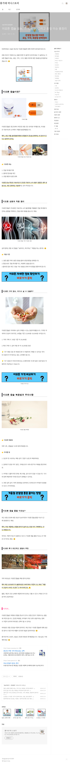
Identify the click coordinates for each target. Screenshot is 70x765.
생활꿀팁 (57, 54)
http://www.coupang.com (11, 648)
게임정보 (57, 76)
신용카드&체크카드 (59, 104)
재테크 (55, 99)
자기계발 (56, 83)
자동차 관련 (57, 115)
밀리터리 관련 (57, 112)
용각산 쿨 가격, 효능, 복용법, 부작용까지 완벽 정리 (16, 690)
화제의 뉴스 (57, 117)
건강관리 (13, 685)
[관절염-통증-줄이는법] (24, 492)
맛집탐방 (56, 120)
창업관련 (56, 123)
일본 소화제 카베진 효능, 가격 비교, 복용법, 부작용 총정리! (18, 688)
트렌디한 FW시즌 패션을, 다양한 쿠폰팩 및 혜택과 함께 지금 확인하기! (24, 665)
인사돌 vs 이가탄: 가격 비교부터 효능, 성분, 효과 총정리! (18, 696)
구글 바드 (57, 94)
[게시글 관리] (9, 676)
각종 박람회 (57, 131)
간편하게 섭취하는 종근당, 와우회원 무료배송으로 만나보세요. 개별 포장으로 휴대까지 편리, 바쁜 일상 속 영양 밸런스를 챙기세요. (19, 654)
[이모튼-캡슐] (24, 67)
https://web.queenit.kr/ (10, 660)
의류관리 (57, 58)
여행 (56, 69)
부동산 (56, 102)
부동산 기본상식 (58, 60)
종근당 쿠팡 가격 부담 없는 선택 (14, 651)
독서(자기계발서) (59, 90)
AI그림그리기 (58, 97)
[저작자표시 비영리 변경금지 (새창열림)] (20, 676)
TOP (66, 759)
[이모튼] (24, 273)
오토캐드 (57, 88)
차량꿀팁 (57, 78)
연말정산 (57, 67)
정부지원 (56, 109)
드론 (56, 86)
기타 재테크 (57, 106)
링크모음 (56, 134)
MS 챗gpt (57, 92)
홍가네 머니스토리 (9, 3)
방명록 (18, 9)
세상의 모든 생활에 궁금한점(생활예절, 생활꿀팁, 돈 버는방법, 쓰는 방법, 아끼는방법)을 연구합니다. (22, 733)
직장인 (56, 63)
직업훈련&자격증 (59, 71)
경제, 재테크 (58, 74)
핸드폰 (56, 128)
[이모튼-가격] (24, 373)
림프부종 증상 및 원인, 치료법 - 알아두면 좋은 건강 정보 (18, 698)
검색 (62, 3)
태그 (9, 9)
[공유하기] (7, 676)
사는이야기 (6, 685)
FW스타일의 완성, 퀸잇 (11, 663)
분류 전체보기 (57, 48)
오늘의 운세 (57, 80)
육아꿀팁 (57, 56)
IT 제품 (56, 126)
